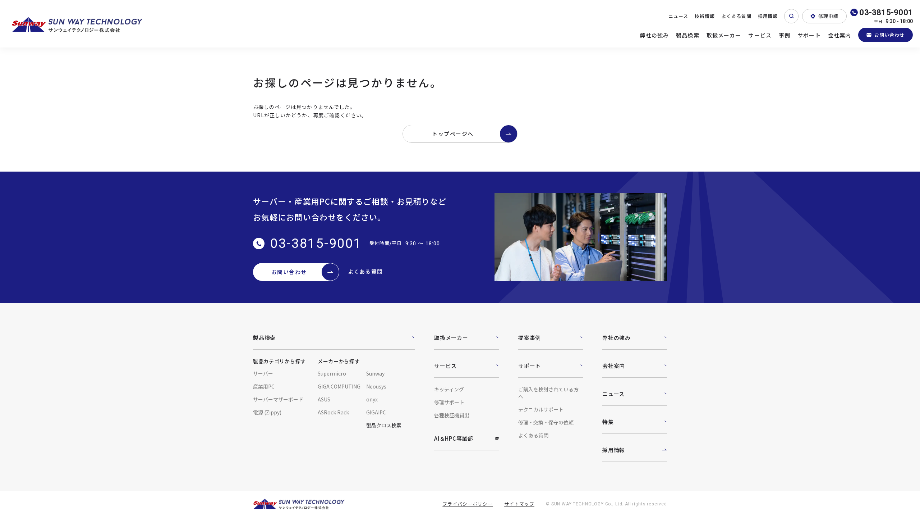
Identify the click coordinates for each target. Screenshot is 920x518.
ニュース (678, 16)
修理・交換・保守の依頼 (546, 422)
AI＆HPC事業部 (453, 438)
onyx (372, 399)
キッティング (449, 389)
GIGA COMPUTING (339, 386)
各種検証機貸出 (451, 415)
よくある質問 (736, 16)
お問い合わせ (889, 34)
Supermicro (332, 373)
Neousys (376, 386)
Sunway (375, 373)
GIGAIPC (376, 412)
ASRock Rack (333, 412)
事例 (784, 35)
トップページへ (453, 133)
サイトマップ (519, 503)
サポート (809, 35)
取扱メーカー (724, 35)
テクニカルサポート (541, 409)
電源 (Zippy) (267, 412)
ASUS (324, 399)
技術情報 (705, 16)
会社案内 (839, 35)
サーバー (263, 373)
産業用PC (264, 386)
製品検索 (687, 35)
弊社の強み (654, 35)
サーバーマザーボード (278, 399)
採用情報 (768, 16)
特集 (608, 422)
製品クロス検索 (383, 425)
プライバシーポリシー (467, 503)
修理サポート (449, 402)
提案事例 (529, 337)
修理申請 (828, 16)
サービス (760, 35)
